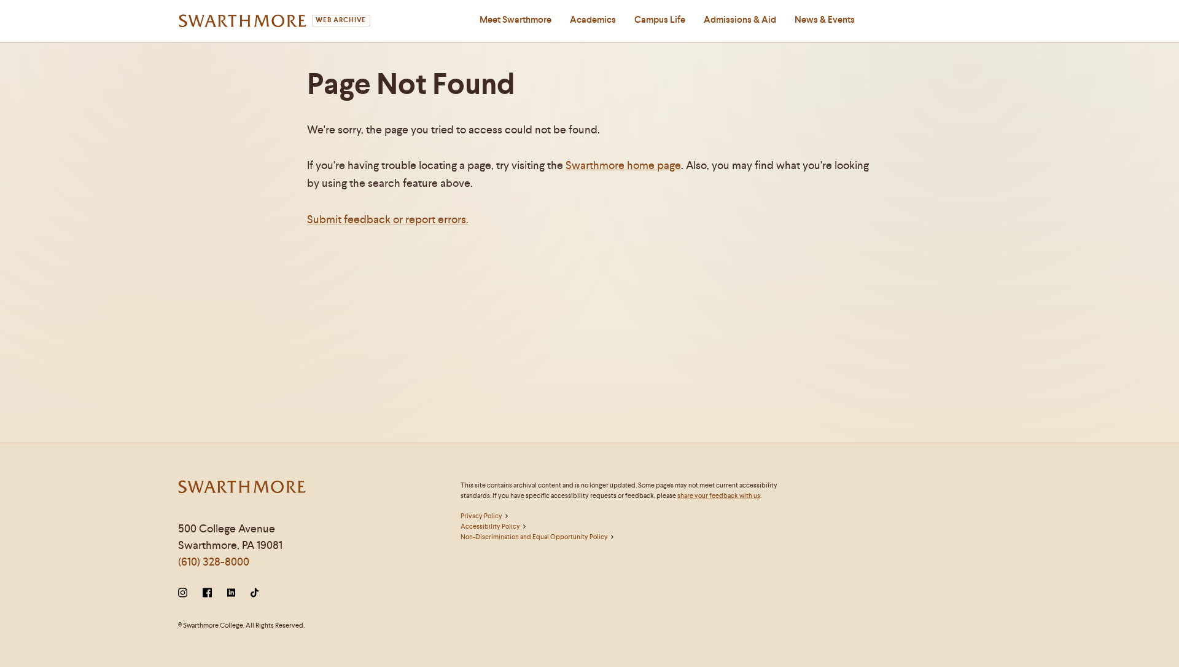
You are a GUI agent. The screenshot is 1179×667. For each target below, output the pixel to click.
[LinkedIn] (231, 594)
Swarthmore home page (623, 165)
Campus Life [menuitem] (659, 20)
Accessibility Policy (490, 526)
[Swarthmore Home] (242, 488)
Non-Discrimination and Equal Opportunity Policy (534, 536)
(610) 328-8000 (213, 562)
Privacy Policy (481, 515)
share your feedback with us (718, 495)
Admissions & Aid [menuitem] (740, 20)
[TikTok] (254, 594)
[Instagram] (185, 594)
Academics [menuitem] (593, 20)
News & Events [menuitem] (825, 20)
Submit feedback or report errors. (388, 219)
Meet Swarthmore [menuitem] (515, 20)
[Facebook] (207, 594)
